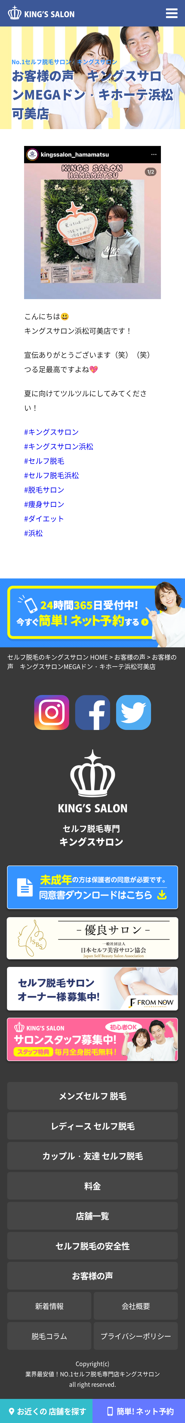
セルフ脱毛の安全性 (92, 1245)
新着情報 (49, 1305)
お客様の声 (92, 1275)
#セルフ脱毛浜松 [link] (51, 475)
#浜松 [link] (33, 532)
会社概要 (136, 1305)
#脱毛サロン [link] (44, 489)
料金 (92, 1186)
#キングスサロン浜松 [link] (58, 446)
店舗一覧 (92, 1215)
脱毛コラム (49, 1336)
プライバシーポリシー (135, 1336)
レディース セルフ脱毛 (92, 1126)
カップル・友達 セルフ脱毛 (92, 1155)
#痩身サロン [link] (44, 503)
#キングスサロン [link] (51, 431)
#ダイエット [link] (44, 518)
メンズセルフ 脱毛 (92, 1095)
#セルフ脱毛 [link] (44, 460)
